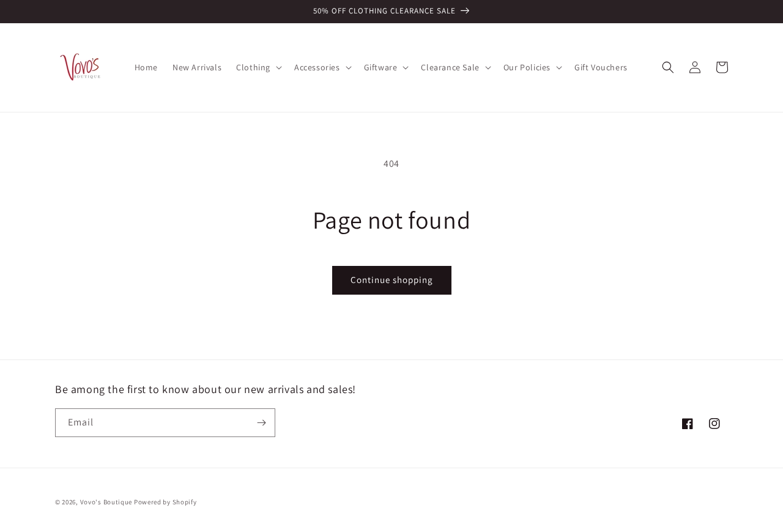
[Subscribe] (261, 422)
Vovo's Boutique (106, 502)
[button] (258, 67)
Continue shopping (392, 279)
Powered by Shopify (165, 502)
